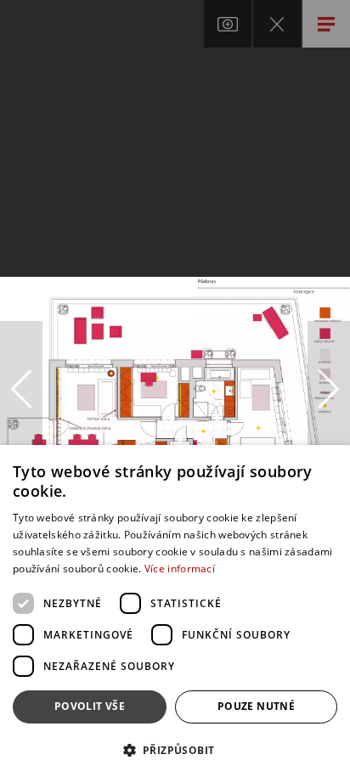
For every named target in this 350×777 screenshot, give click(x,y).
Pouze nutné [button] (256, 706)
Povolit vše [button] (89, 706)
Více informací (179, 568)
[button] (175, 749)
